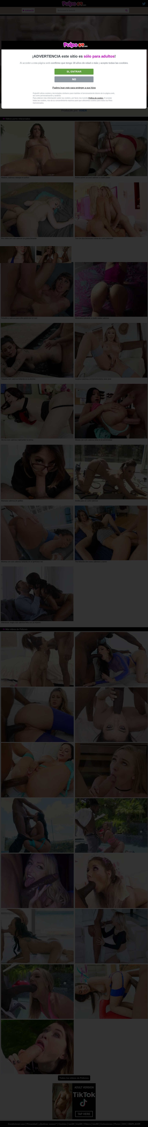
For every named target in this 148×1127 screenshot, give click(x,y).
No (74, 79)
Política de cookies (95, 98)
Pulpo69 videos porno (75, 45)
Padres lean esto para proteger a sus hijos (74, 87)
